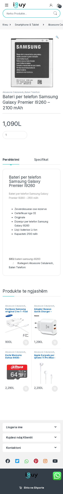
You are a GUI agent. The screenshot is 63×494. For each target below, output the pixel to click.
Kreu (5, 24)
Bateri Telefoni (32, 92)
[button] (57, 37)
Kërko (55, 13)
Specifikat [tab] (41, 159)
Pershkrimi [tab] (11, 159)
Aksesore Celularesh (13, 92)
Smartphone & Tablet (27, 24)
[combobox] (26, 13)
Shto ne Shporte (34, 487)
